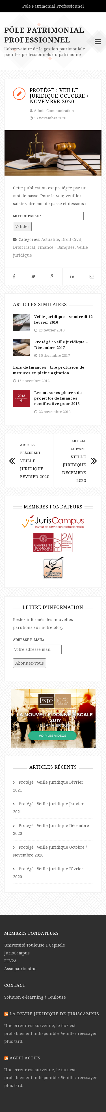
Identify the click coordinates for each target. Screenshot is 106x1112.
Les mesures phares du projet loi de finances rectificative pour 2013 (58, 398)
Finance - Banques (56, 247)
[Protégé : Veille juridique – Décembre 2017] (21, 347)
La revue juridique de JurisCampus (54, 1013)
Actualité (50, 239)
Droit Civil (71, 239)
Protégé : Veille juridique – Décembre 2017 (61, 344)
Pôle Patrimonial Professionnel (44, 34)
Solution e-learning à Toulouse (35, 997)
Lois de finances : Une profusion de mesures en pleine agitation (49, 370)
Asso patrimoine (20, 968)
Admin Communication (54, 110)
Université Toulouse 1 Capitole (34, 945)
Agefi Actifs (25, 1058)
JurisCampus (17, 953)
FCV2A (10, 960)
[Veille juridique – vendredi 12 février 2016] (21, 322)
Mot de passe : (27, 216)
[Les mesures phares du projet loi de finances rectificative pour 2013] (21, 398)
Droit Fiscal (24, 247)
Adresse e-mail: (28, 639)
